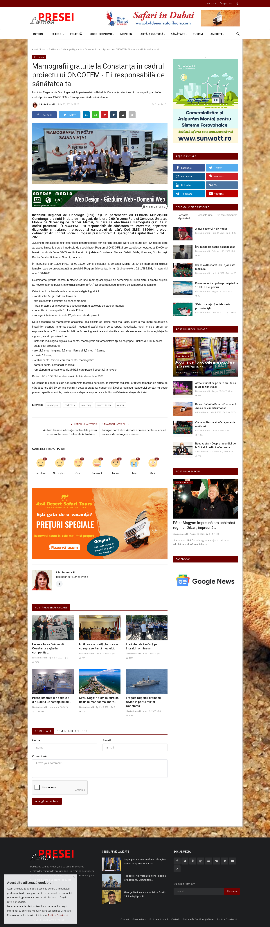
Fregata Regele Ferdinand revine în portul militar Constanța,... (143, 702)
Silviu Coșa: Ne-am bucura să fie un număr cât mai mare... (99, 700)
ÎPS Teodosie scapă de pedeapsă (215, 246)
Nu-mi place (59, 473)
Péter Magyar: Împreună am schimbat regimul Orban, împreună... (204, 525)
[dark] (238, 3)
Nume (36, 740)
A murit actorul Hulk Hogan (211, 228)
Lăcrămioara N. (47, 104)
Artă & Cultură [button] (152, 34)
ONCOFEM (70, 405)
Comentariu (40, 756)
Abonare (232, 891)
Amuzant (97, 473)
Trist (134, 473)
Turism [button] (198, 34)
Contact (124, 919)
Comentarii (43, 731)
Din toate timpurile (227, 215)
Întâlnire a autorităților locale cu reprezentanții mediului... (98, 646)
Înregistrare (226, 3)
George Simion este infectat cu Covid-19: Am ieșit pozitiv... (145, 894)
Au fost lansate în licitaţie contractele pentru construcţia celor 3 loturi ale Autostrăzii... (70, 432)
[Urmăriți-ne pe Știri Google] (205, 580)
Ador (78, 473)
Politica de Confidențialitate (198, 919)
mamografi (53, 405)
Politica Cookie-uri (227, 919)
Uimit (153, 473)
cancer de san (104, 405)
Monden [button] (126, 34)
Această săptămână (184, 216)
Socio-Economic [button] (101, 34)
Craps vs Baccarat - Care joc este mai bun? (215, 267)
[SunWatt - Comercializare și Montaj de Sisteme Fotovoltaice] (205, 101)
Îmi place (41, 473)
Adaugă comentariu (47, 801)
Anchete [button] (216, 34)
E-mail (106, 740)
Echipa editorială (159, 919)
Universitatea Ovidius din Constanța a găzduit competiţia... (48, 648)
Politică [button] (76, 34)
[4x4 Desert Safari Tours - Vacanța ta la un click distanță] (173, 18)
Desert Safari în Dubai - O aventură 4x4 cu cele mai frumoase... (215, 406)
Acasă (35, 49)
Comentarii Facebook (72, 731)
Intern (43, 49)
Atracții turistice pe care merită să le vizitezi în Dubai (215, 385)
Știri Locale (54, 49)
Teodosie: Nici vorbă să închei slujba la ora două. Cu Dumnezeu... (145, 877)
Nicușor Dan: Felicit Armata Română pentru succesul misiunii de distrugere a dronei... (134, 432)
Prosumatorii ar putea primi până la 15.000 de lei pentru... (216, 285)
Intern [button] (38, 34)
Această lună (205, 215)
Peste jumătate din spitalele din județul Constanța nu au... (51, 700)
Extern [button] (56, 34)
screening (86, 405)
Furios (115, 473)
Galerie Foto (139, 919)
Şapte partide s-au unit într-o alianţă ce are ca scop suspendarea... (145, 861)
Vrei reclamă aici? (155, 206)
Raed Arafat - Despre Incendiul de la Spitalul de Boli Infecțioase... (215, 445)
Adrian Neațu (181, 372)
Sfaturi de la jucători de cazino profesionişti (213, 306)
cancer (120, 405)
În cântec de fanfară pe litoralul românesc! (141, 646)
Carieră (175, 919)
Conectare (210, 3)
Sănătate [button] (178, 34)
